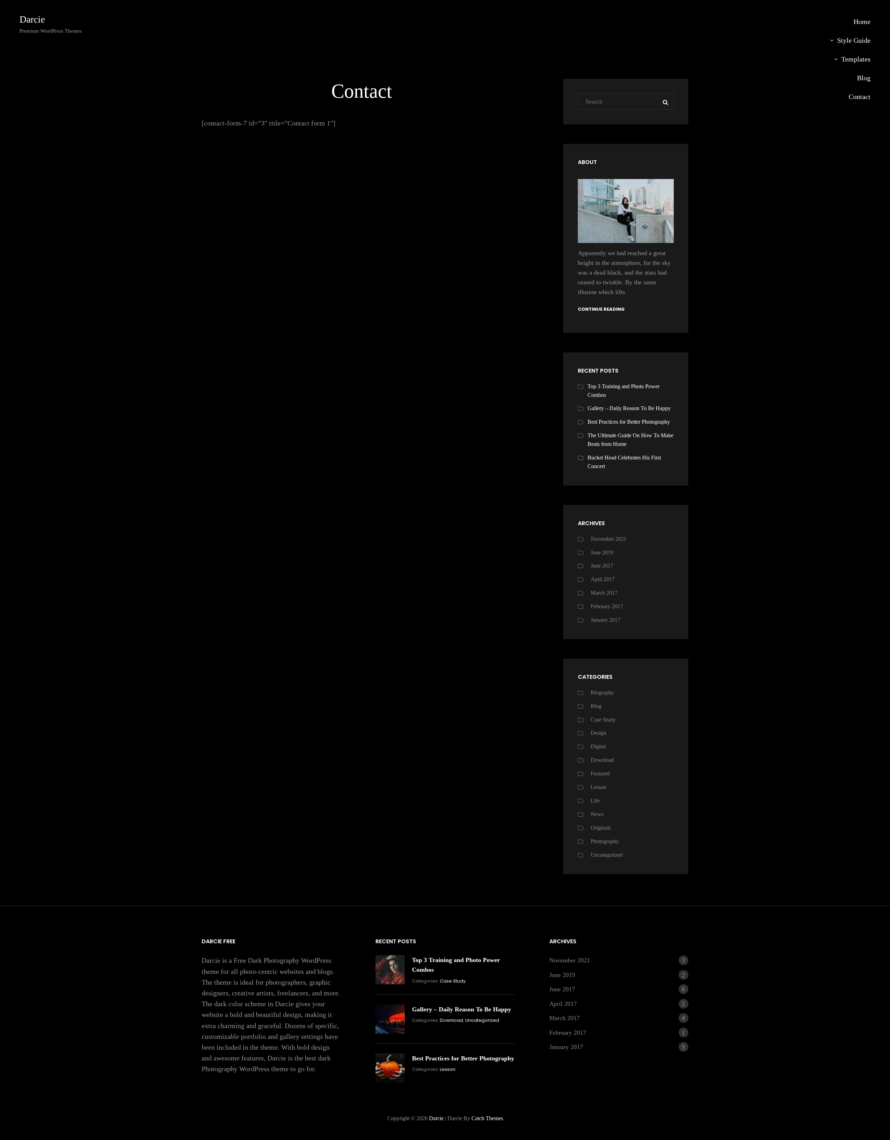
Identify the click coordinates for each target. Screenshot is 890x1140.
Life (595, 801)
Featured (600, 773)
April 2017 (603, 579)
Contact (860, 96)
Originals (601, 828)
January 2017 (605, 620)
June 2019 (602, 552)
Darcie (32, 19)
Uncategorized (607, 855)
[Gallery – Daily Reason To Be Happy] (390, 1019)
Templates (856, 59)
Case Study (603, 720)
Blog (864, 78)
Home (862, 21)
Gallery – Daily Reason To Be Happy (629, 408)
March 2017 (604, 593)
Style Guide (854, 40)
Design (598, 733)
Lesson (598, 787)
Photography (605, 841)
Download (602, 760)
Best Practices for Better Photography (629, 422)
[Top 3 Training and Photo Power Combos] (390, 969)
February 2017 (607, 606)
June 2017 (602, 566)
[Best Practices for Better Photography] (390, 1068)
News (597, 814)
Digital (598, 746)
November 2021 (608, 539)
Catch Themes (487, 1118)
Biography (602, 692)
